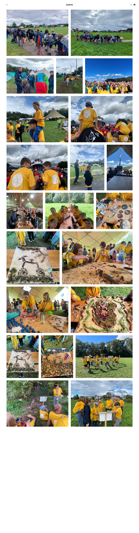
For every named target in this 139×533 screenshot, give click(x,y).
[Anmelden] (133, 4)
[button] (69, 4)
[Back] (8, 5)
